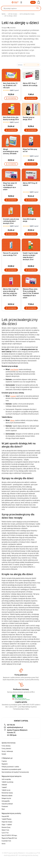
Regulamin (5, 764)
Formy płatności (6, 748)
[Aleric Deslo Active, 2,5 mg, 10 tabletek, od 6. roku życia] (11, 75)
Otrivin (3, 843)
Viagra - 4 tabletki (7, 824)
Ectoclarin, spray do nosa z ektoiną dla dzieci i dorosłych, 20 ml (11, 221)
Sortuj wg (20, 64)
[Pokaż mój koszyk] (38, 2)
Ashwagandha (6, 801)
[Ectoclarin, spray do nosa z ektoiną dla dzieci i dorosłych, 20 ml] (11, 211)
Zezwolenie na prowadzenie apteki (11, 769)
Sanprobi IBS (5, 816)
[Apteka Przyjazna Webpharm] (15, 2)
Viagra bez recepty (7, 822)
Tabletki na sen (6, 790)
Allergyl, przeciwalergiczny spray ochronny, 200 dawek (10, 151)
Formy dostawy (6, 746)
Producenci (5, 806)
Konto (33, 2)
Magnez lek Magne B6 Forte (9, 838)
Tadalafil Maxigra (6, 819)
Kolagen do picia (6, 798)
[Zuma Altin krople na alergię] (31, 211)
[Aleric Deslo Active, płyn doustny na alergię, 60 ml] (11, 109)
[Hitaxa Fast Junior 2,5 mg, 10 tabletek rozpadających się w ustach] (11, 175)
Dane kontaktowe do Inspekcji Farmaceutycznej (15, 772)
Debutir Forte (5, 830)
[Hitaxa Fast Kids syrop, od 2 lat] (31, 141)
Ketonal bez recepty (7, 793)
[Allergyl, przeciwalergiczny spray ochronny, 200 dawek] (11, 141)
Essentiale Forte (6, 841)
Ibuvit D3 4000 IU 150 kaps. (9, 835)
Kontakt (4, 754)
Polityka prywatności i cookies (10, 766)
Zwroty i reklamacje (7, 751)
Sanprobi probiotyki (7, 804)
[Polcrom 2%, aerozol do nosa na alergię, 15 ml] (11, 245)
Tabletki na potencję (7, 782)
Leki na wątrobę (6, 779)
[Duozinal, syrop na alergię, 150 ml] (31, 109)
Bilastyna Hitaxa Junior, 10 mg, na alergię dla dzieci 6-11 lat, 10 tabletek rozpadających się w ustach (31, 293)
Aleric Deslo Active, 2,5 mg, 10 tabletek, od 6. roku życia (10, 85)
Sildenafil (4, 785)
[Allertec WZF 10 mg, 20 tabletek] (31, 175)
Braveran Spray (6, 827)
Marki (3, 809)
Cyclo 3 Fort (5, 833)
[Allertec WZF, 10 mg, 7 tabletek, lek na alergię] (31, 75)
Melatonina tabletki (7, 795)
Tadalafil (4, 787)
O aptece (4, 761)
